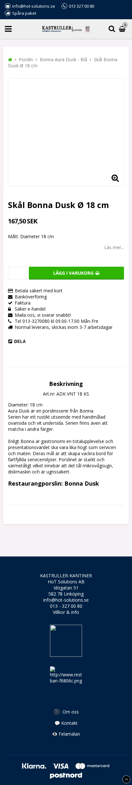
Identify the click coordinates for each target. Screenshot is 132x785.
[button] (115, 178)
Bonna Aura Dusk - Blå (63, 59)
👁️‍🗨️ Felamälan (66, 734)
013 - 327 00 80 (66, 606)
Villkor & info (66, 612)
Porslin (26, 59)
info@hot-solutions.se (66, 600)
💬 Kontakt (66, 723)
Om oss (66, 712)
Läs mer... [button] (114, 247)
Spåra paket (24, 13)
